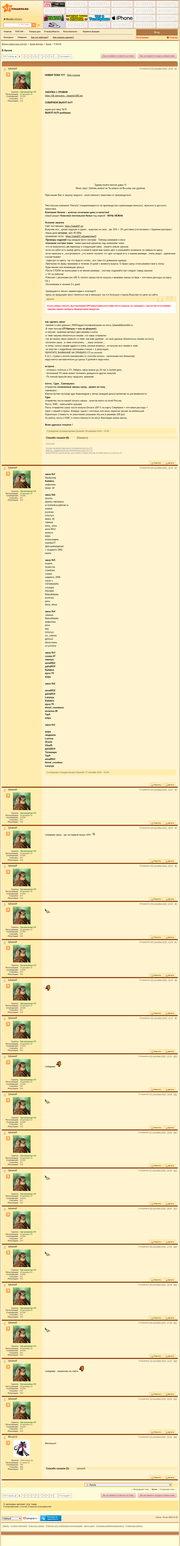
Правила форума (91, 31)
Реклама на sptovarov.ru (52, 1518)
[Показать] (82, 437)
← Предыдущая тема (140, 1489)
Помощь (174, 37)
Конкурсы (8, 37)
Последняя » (65, 56)
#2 (176, 468)
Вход (157, 32)
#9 (176, 1018)
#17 (175, 1323)
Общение (22, 37)
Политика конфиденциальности (110, 1526)
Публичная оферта (134, 1526)
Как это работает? (40, 37)
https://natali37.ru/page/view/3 (81, 236)
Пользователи (70, 31)
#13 (175, 1170)
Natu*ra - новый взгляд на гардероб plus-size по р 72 (69, 450)
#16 (175, 1285)
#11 (175, 1094)
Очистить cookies (36, 1526)
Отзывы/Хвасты (51, 31)
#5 (176, 866)
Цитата (170, 463)
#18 (175, 1361)
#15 (175, 1247)
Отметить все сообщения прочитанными (64, 1526)
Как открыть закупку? (63, 37)
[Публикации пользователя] (8, 75)
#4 (176, 828)
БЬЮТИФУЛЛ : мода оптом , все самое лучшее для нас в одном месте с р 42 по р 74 (84, 453)
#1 (176, 69)
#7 (176, 942)
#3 (176, 790)
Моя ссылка (73, 75)
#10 (175, 1056)
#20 (175, 1437)
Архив (48, 44)
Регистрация (142, 37)
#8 (176, 980)
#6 (176, 904)
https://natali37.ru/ (74, 226)
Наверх (5, 1526)
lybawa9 (81, 1468)
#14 (175, 1208)
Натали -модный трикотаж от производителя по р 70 (69, 448)
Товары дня (34, 31)
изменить (14, 19)
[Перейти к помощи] (168, 37)
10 (51, 56)
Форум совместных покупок (14, 44)
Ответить (157, 463)
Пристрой (50, 443)
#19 (175, 1399)
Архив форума (36, 44)
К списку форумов (19, 1526)
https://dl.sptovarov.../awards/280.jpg (64, 95)
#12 (175, 1132)
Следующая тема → (168, 1489)
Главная (7, 31)
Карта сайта (89, 1526)
